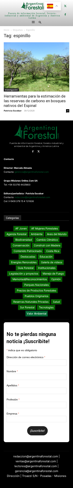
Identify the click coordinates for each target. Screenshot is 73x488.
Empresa (13, 413)
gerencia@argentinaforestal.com (32, 171)
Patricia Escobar (13, 110)
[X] (65, 6)
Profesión (13, 399)
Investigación (11, 90)
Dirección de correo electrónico (26, 357)
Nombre (12, 371)
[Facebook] (65, 14)
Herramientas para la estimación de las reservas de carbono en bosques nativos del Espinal (35, 101)
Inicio (6, 30)
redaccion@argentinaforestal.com (32, 197)
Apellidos (13, 385)
